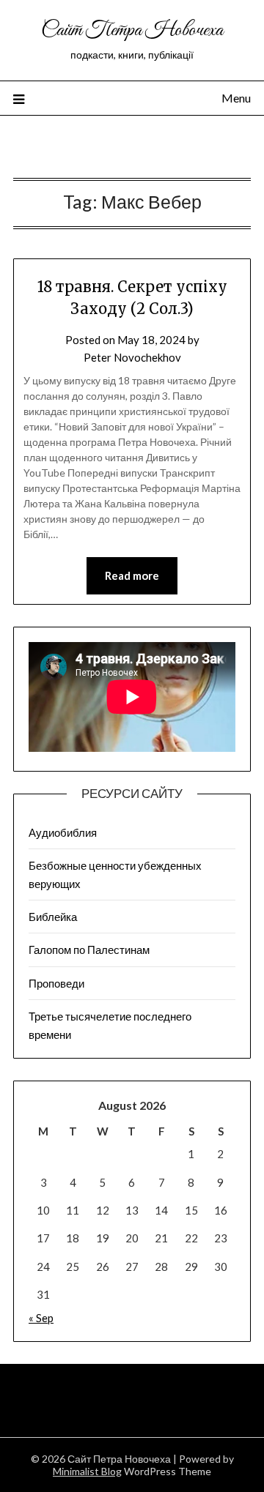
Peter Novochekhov (132, 357)
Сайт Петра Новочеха (132, 30)
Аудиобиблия (63, 832)
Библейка (53, 916)
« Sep (41, 1317)
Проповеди (56, 983)
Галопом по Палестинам (89, 949)
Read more (132, 575)
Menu (236, 98)
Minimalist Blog (87, 1471)
